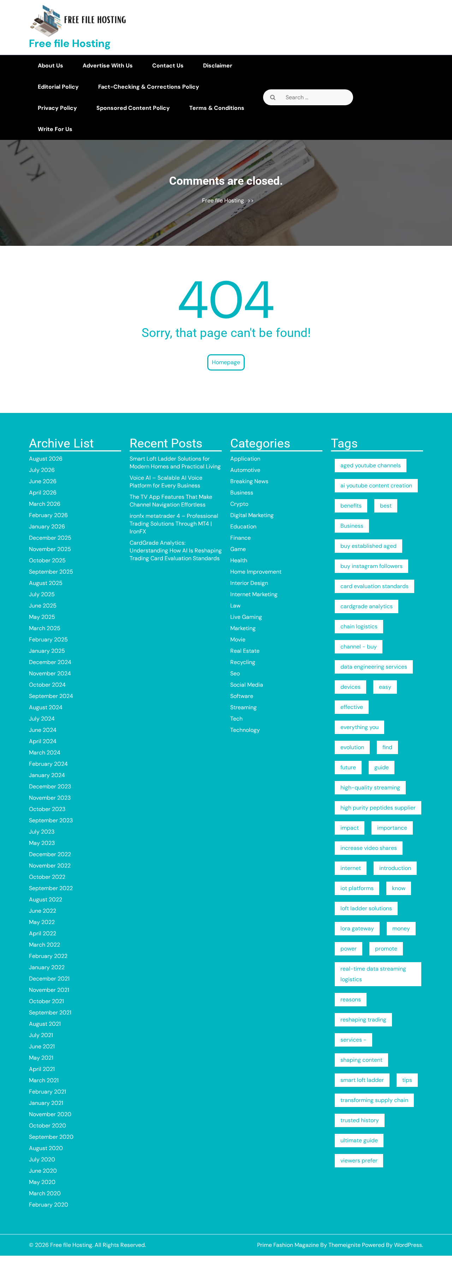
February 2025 (48, 639)
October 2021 (46, 1001)
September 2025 (51, 571)
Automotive (245, 470)
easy (385, 687)
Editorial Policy (58, 86)
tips (407, 1080)
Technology (245, 730)
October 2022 (47, 877)
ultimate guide (359, 1140)
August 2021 (45, 1024)
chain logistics (358, 626)
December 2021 (49, 978)
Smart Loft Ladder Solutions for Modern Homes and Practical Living (175, 462)
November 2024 (50, 673)
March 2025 (44, 628)
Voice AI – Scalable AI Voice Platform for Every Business (166, 481)
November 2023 (50, 797)
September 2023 (51, 820)
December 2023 (50, 786)
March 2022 (44, 944)
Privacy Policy (57, 108)
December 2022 (50, 854)
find (387, 747)
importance (392, 827)
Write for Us (55, 129)
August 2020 (46, 1148)
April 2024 (42, 741)
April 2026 (42, 492)
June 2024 (42, 730)
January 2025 (47, 651)
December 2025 (50, 537)
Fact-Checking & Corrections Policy (148, 86)
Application (245, 458)
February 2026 (48, 515)
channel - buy (358, 646)
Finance (240, 537)
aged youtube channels (370, 465)
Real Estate (245, 651)
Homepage (226, 362)
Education (243, 526)
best (386, 505)
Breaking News (249, 481)
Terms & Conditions (216, 108)
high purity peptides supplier (378, 807)
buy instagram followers (371, 566)
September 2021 (50, 1012)
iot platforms (357, 888)
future (348, 767)
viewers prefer (358, 1160)
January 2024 (47, 775)
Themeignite (344, 1245)
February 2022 (48, 956)
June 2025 (42, 605)
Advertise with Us (108, 65)
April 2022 (42, 933)
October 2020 (47, 1125)
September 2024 (51, 696)
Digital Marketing (252, 515)
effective (351, 707)
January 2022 (47, 967)
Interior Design (249, 583)
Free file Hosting (70, 43)
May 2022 (42, 922)
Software (241, 696)
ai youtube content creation (376, 485)
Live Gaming (246, 617)
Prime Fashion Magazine (288, 1245)
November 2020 (50, 1114)
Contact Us (168, 65)
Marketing (243, 628)
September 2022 (51, 888)
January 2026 (47, 526)
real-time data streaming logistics (373, 974)
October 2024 (47, 684)
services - (353, 1039)
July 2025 (42, 594)
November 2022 (50, 865)
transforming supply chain (374, 1100)
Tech (236, 718)
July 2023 (41, 831)
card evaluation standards (374, 586)
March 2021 (44, 1080)
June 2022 (42, 910)
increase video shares (368, 848)
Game (238, 549)
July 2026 (42, 470)
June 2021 (42, 1046)
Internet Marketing (254, 594)
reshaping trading (363, 1019)
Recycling (242, 662)
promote (386, 948)
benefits (351, 505)
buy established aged (368, 546)
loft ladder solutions (366, 908)
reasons (350, 999)
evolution (352, 747)
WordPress (408, 1245)
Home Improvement (255, 571)
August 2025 (46, 583)
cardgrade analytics (366, 606)
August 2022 (45, 899)
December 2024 (50, 662)
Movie (237, 639)
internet (350, 868)
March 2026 (44, 504)
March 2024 (44, 752)
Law (235, 605)
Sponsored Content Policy (133, 108)
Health (238, 560)
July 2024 (42, 718)
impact (349, 827)
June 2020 (43, 1170)
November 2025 (50, 549)
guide (381, 767)
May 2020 (42, 1182)
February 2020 (48, 1204)
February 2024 (48, 764)
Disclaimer (217, 65)
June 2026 (42, 481)
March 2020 (45, 1193)
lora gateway (357, 928)
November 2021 (49, 990)
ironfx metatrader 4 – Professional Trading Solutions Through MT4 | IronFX (174, 523)
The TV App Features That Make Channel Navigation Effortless (171, 500)
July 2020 (42, 1159)
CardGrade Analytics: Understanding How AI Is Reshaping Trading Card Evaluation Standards (176, 550)
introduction (395, 868)
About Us (50, 65)
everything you (359, 727)
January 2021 (46, 1103)
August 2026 (46, 458)
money (401, 928)
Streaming (243, 707)
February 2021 (47, 1091)
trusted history (359, 1120)
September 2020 (51, 1137)
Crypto (239, 504)
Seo (235, 673)
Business (241, 492)
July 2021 (41, 1035)
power (348, 948)
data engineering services (373, 666)
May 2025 (42, 617)
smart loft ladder (362, 1080)
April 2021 (42, 1069)
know (398, 888)
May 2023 (42, 843)
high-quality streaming (370, 787)
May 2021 (41, 1057)
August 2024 (46, 707)
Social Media (246, 684)
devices (350, 687)
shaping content (361, 1060)
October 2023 (47, 809)
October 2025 (47, 560)
